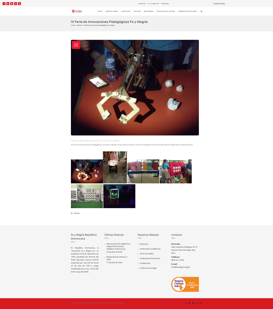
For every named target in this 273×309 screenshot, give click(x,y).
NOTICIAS (137, 11)
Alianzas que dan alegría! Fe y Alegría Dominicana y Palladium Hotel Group (119, 246)
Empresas (144, 244)
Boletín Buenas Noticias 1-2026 (117, 258)
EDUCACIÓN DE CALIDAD (166, 11)
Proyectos (142, 3)
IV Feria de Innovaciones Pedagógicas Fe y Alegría (99, 25)
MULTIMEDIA (149, 11)
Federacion (165, 3)
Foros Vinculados (147, 253)
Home (73, 25)
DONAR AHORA (219, 4)
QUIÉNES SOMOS (112, 11)
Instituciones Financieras (150, 258)
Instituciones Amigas (148, 268)
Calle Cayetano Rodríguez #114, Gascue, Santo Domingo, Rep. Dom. (184, 250)
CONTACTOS (126, 11)
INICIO (100, 11)
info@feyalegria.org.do (180, 267)
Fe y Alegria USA (153, 3)
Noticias (79, 25)
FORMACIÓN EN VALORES (187, 11)
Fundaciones (145, 263)
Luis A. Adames (113, 141)
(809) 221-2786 (177, 260)
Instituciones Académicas (150, 249)
